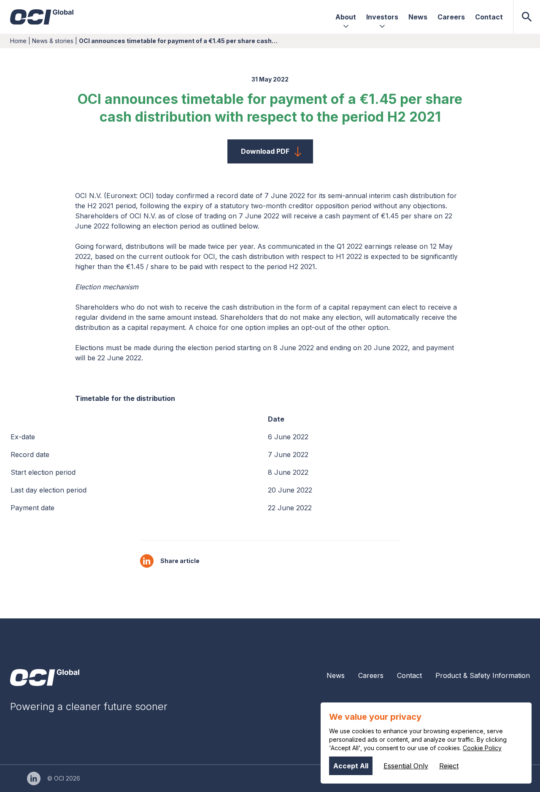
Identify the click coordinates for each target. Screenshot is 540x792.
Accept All (350, 766)
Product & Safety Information (482, 675)
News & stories (52, 40)
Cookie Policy (482, 747)
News (336, 675)
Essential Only (405, 766)
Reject (449, 766)
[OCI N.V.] (44, 677)
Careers (370, 675)
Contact (409, 675)
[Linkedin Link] (33, 778)
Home (18, 40)
